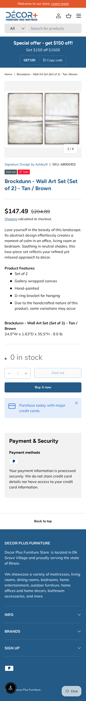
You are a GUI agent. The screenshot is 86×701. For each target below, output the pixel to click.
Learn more (60, 4)
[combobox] (43, 28)
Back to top (43, 521)
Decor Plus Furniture (28, 689)
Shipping (11, 219)
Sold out (58, 373)
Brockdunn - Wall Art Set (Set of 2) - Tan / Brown (47, 74)
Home (8, 74)
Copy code (55, 60)
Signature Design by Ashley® (26, 164)
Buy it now (43, 387)
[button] (69, 16)
